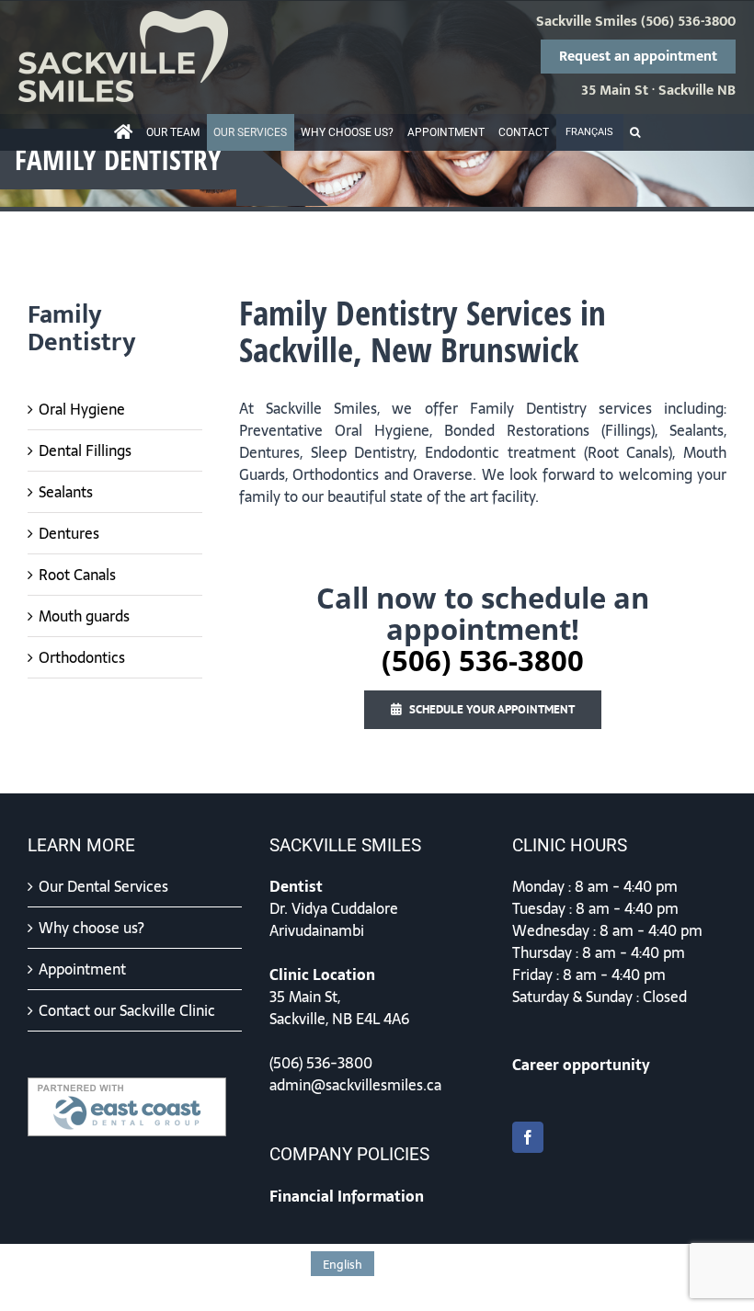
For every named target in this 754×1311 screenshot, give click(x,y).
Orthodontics (82, 657)
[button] (635, 132)
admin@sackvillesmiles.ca (355, 1085)
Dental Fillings (85, 450)
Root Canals (77, 575)
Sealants (66, 492)
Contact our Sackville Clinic (127, 1010)
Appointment (82, 969)
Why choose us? (91, 928)
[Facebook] (527, 1137)
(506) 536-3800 (688, 22)
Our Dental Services (103, 886)
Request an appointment (638, 56)
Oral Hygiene (82, 409)
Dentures (69, 533)
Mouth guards (84, 616)
